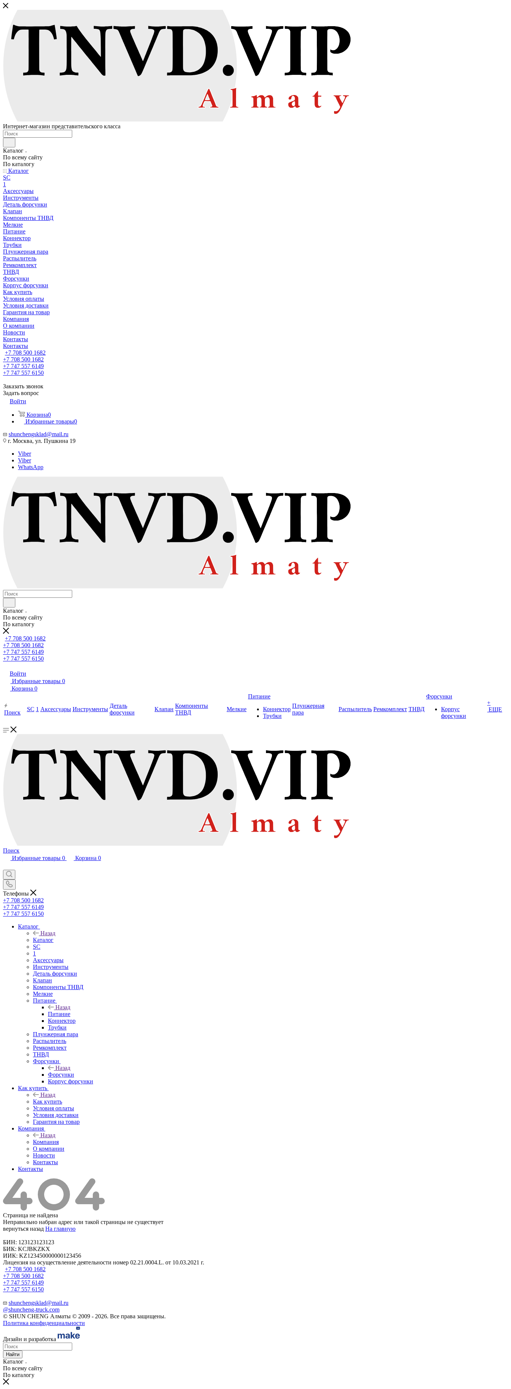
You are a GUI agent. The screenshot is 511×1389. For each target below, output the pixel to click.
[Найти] (9, 142)
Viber (24, 453)
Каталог (43, 940)
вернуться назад (23, 1229)
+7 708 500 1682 (25, 352)
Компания (46, 1142)
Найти (12, 1354)
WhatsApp (30, 467)
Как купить (47, 1101)
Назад (47, 933)
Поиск (11, 850)
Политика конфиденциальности (44, 1323)
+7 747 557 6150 (23, 373)
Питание (59, 1014)
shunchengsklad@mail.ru (38, 434)
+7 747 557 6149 (23, 366)
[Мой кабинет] (6, 866)
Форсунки (61, 1074)
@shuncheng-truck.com (31, 1309)
